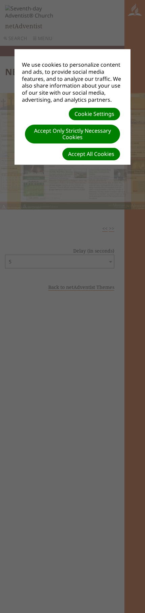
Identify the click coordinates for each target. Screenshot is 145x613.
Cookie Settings (94, 114)
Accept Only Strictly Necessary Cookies (72, 134)
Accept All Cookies (91, 154)
